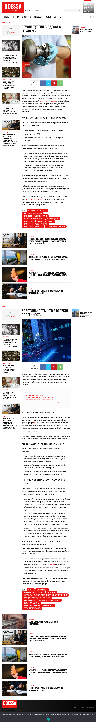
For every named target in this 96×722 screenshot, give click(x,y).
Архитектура (7, 53)
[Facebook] (43, 83)
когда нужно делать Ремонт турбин (35, 216)
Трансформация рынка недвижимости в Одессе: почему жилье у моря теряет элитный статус (48, 258)
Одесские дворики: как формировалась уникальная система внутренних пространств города (10, 58)
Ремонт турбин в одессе (45, 221)
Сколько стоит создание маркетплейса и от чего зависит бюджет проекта (10, 111)
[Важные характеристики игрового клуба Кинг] (75, 29)
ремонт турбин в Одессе (47, 101)
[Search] (80, 10)
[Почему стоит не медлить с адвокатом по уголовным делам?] (14, 291)
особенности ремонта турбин (33, 219)
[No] (94, 717)
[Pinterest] (54, 83)
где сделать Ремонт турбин (37, 211)
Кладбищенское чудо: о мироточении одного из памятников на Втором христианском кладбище (88, 6)
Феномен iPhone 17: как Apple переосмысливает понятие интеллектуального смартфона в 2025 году (47, 275)
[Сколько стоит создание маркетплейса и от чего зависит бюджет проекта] (11, 98)
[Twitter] (48, 83)
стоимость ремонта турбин (56, 226)
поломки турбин (52, 219)
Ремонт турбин (28, 221)
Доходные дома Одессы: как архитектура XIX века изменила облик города (9, 85)
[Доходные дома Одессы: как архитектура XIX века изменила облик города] (11, 72)
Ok (48, 719)
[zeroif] (9, 32)
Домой (4, 22)
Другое (11, 22)
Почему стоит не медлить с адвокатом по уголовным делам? (45, 292)
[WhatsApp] (60, 83)
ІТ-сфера (6, 106)
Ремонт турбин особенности (33, 226)
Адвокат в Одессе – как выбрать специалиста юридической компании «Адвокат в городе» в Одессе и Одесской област (10, 140)
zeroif (13, 33)
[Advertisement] (84, 64)
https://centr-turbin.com (34, 199)
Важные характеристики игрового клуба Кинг (86, 30)
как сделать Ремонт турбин (33, 213)
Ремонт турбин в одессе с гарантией (35, 224)
